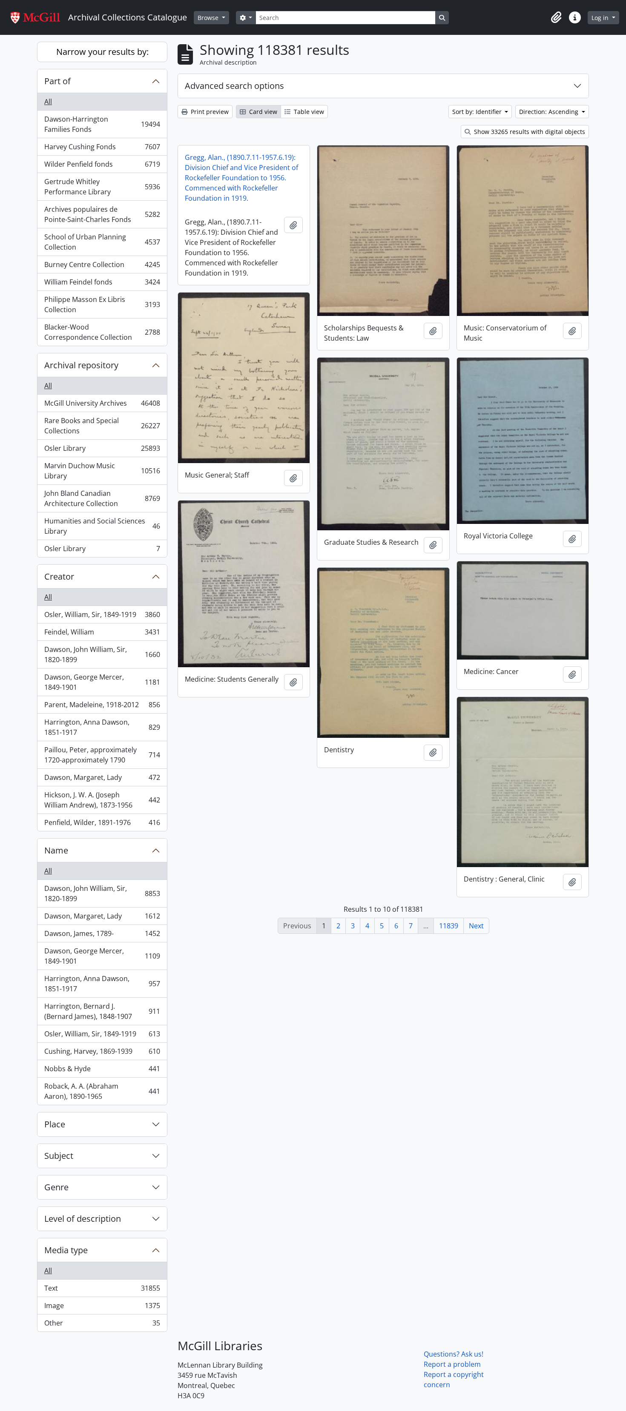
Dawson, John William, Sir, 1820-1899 (102, 654)
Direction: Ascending (549, 112)
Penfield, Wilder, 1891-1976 (102, 824)
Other (102, 1324)
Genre (56, 1187)
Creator (59, 576)
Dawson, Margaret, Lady (102, 779)
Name (56, 850)
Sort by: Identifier (477, 112)
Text (102, 1290)
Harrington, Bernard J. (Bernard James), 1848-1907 (102, 1011)
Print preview (209, 112)
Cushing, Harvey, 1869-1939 (102, 1053)
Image (102, 1307)
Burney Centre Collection (102, 266)
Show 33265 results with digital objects (528, 132)
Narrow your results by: (102, 51)
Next (476, 925)
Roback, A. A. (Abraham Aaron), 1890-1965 (102, 1091)
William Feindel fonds (102, 284)
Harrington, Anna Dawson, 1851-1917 (102, 727)
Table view (308, 112)
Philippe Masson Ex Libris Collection (102, 304)
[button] (556, 17)
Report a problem (452, 1364)
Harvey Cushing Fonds (102, 149)
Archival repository (81, 365)
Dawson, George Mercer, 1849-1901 (102, 682)
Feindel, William (102, 634)
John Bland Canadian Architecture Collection (102, 498)
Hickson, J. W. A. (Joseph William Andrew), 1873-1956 (102, 800)
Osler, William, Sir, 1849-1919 (102, 616)
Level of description (82, 1218)
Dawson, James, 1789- (102, 935)
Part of (57, 81)
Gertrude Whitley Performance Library (102, 186)
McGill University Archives (102, 405)
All (48, 101)
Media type (66, 1250)
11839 (448, 925)
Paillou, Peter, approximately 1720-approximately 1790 (102, 755)
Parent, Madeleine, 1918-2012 (102, 707)
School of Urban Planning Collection (102, 242)
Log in (601, 18)
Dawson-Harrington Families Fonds (102, 124)
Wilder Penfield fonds (102, 166)
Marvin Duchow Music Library (102, 471)
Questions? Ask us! (453, 1354)
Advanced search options (234, 85)
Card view (262, 112)
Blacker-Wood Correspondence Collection (102, 332)
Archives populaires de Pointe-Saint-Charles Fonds (102, 214)
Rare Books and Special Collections (102, 425)
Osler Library (102, 450)
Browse (209, 18)
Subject (58, 1155)
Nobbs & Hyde (102, 1071)
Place (54, 1124)
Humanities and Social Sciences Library (102, 526)
